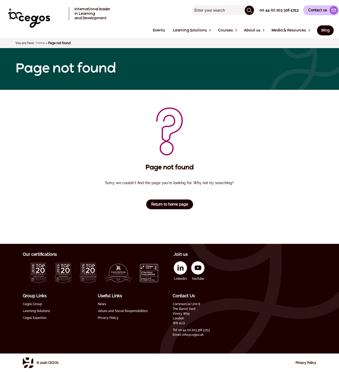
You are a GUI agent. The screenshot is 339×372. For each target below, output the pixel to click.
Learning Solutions (36, 311)
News (102, 304)
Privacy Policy (108, 318)
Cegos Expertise (34, 318)
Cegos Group (32, 304)
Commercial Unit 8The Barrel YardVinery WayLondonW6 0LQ (186, 313)
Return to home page (169, 204)
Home (40, 43)
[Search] (249, 10)
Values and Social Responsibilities (123, 311)
